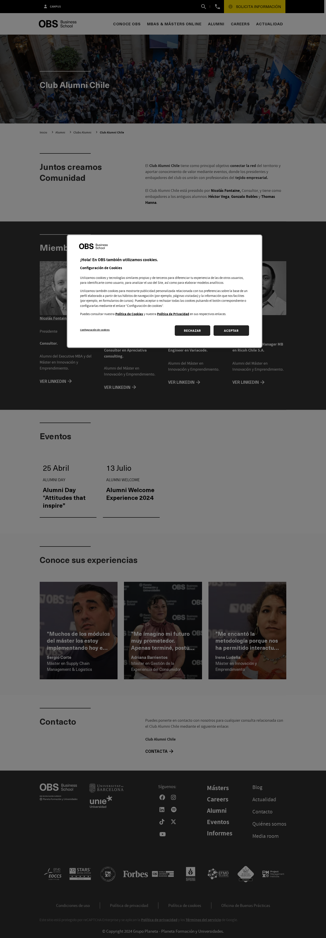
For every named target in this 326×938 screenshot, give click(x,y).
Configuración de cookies (95, 329)
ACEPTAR (231, 330)
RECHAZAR (192, 330)
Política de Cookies (129, 314)
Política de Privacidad (173, 314)
